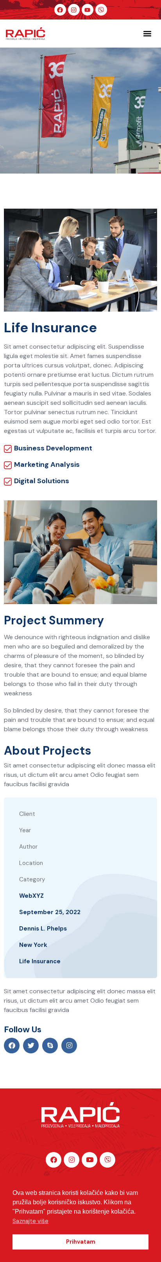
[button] (147, 33)
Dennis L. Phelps (43, 928)
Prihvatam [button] (80, 1241)
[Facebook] (60, 10)
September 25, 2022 (49, 912)
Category (32, 879)
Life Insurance (40, 961)
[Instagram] (74, 10)
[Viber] (101, 10)
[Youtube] (87, 10)
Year (25, 830)
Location (31, 863)
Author (28, 847)
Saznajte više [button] (30, 1221)
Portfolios (68, 125)
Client (27, 814)
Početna (29, 125)
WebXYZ (31, 896)
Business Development (53, 448)
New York (33, 945)
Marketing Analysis (47, 464)
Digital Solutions (41, 481)
